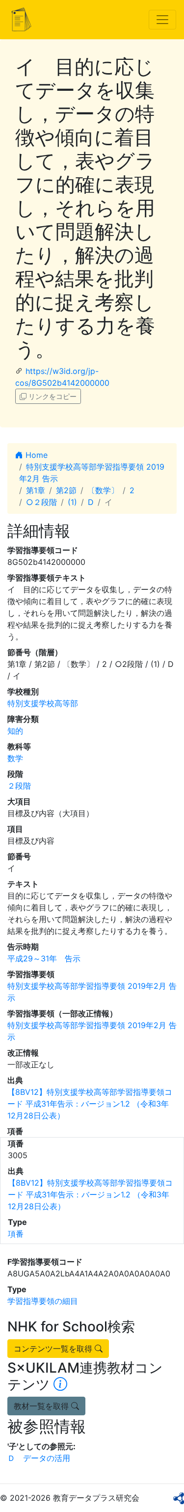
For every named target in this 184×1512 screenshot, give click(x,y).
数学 (15, 758)
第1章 (35, 490)
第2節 (66, 490)
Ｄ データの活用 (38, 1458)
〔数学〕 (103, 490)
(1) (72, 502)
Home (35, 455)
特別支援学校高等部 (42, 703)
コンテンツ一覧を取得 (54, 1348)
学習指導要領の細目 (42, 1301)
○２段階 (41, 502)
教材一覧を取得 (42, 1406)
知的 (15, 731)
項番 (16, 1234)
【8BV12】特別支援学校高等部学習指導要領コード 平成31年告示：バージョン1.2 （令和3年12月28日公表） (89, 1103)
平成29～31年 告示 (43, 958)
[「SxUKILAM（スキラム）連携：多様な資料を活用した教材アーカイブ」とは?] (60, 1384)
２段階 (19, 786)
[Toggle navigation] (162, 19)
